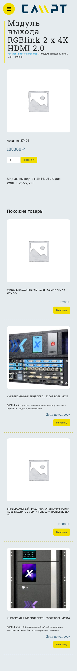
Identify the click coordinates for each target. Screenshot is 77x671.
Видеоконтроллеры (28, 53)
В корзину (28, 159)
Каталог (12, 53)
